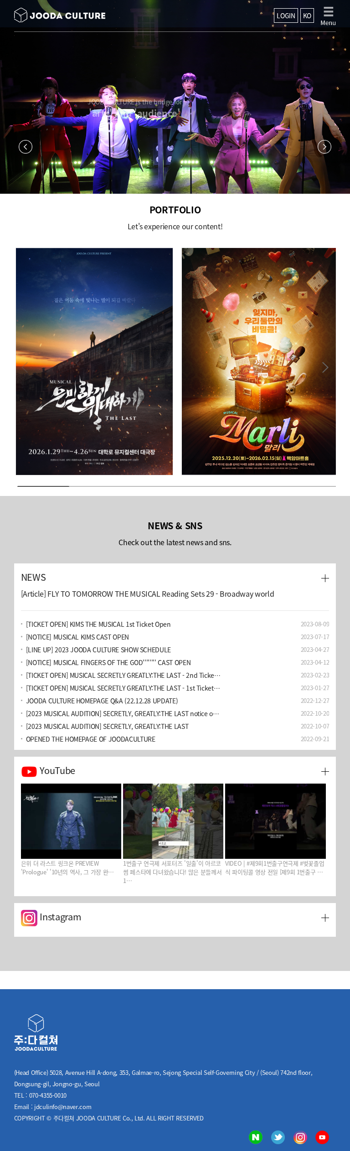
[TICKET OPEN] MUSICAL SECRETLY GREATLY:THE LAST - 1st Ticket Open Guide (123, 688)
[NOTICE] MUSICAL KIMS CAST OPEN (77, 637)
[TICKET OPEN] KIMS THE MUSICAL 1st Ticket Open (98, 624)
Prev (25, 147)
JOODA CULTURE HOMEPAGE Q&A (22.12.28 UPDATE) (102, 701)
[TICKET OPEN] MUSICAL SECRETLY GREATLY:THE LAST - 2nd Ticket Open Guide (123, 675)
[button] (325, 367)
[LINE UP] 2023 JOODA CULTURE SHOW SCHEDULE (98, 649)
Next (324, 147)
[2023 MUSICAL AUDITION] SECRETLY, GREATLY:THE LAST (107, 726)
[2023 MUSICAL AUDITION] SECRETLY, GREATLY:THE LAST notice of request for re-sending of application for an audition (123, 713)
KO (307, 15)
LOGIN (286, 15)
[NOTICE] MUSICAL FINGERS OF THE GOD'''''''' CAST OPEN (108, 662)
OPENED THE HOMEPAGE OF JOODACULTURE (90, 739)
